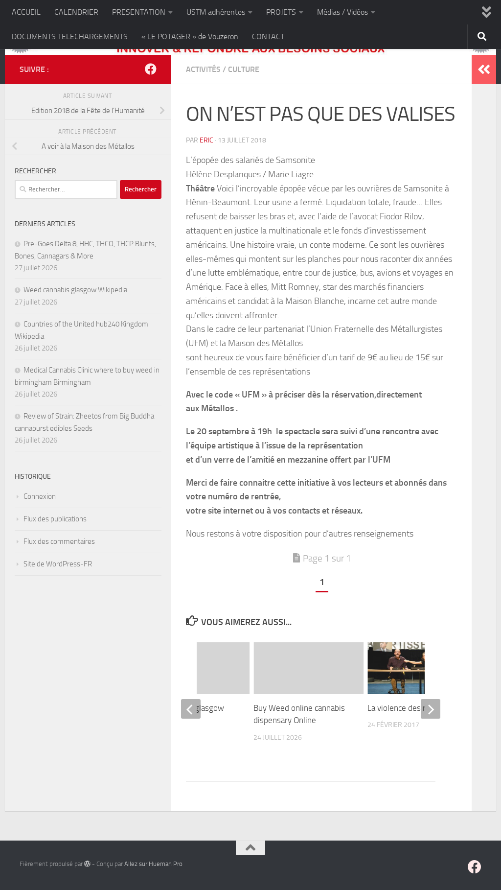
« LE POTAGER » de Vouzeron (189, 36)
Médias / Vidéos (342, 12)
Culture (243, 69)
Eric (206, 140)
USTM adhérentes (215, 12)
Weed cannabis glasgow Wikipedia (75, 289)
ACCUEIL (26, 12)
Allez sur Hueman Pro (153, 863)
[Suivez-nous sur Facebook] (151, 69)
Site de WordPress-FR (57, 564)
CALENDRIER (76, 12)
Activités (203, 69)
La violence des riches (405, 708)
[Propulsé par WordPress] (87, 864)
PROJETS (281, 12)
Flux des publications (55, 519)
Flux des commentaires (59, 541)
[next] (430, 709)
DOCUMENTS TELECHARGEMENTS (70, 36)
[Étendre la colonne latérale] (484, 69)
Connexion (39, 496)
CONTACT (268, 36)
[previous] (191, 709)
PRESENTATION (138, 12)
